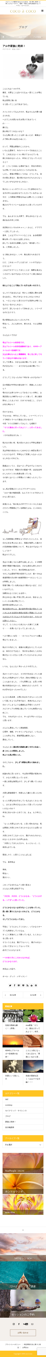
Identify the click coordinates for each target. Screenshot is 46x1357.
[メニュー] (42, 10)
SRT (6, 1099)
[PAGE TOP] (23, 1230)
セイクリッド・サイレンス (16, 1111)
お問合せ (25, 1347)
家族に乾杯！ (16, 49)
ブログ (8, 1116)
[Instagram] (14, 1324)
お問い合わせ (23, 1333)
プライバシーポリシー (13, 1344)
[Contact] (32, 1324)
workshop (8, 1105)
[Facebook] (19, 1324)
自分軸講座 (9, 1127)
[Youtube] (25, 1324)
